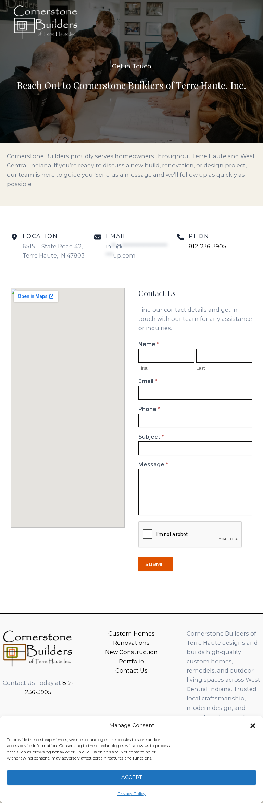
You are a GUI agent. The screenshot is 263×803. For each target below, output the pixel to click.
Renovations (131, 642)
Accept (131, 777)
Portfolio (131, 661)
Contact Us (131, 670)
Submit (155, 564)
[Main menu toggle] (241, 22)
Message (153, 464)
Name (148, 344)
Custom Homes (131, 633)
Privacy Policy (131, 793)
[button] (252, 725)
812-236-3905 (207, 246)
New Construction (131, 652)
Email (147, 381)
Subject (151, 437)
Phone (149, 409)
